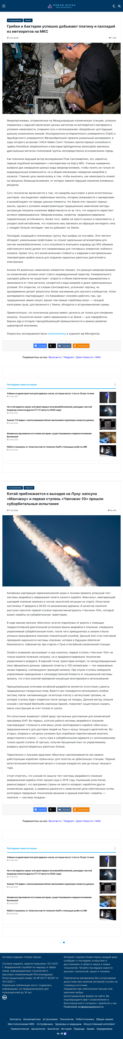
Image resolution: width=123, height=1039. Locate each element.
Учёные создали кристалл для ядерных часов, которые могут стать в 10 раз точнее (50, 393)
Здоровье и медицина (68, 1024)
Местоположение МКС (21, 1024)
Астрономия (50, 1019)
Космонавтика (15, 20)
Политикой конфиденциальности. (84, 1006)
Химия (28, 20)
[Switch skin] (114, 7)
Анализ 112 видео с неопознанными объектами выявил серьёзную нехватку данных (50, 420)
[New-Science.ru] (61, 6)
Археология (38, 1028)
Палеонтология (20, 1028)
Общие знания (104, 1019)
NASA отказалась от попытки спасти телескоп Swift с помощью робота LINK (47, 446)
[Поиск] (119, 7)
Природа (79, 1028)
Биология (53, 1028)
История (66, 1028)
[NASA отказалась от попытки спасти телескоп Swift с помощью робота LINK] (108, 450)
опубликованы (57, 333)
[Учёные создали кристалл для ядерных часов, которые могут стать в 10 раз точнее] (108, 397)
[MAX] (65, 1033)
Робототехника (85, 1019)
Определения (104, 1028)
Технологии (67, 1019)
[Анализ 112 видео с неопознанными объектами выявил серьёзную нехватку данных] (108, 424)
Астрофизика (45, 1024)
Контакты (15, 1019)
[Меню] (3, 7)
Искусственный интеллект (99, 1024)
